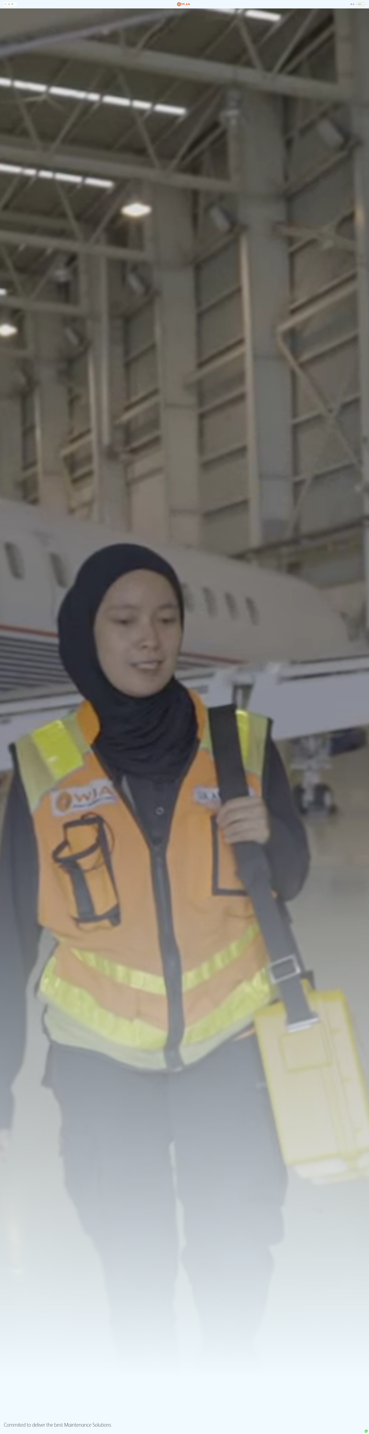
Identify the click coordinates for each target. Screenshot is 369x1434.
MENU (360, 4)
